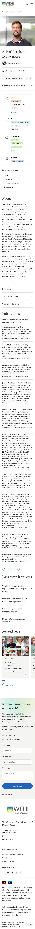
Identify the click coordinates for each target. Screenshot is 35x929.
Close (30, 924)
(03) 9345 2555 (6, 836)
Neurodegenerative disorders (20, 122)
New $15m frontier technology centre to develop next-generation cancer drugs (13, 667)
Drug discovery (16, 147)
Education (6, 288)
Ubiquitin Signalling (17, 161)
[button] (31, 4)
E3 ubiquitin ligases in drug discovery (13, 620)
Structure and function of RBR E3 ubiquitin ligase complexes (14, 600)
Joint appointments (10, 296)
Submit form (17, 786)
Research (5, 12)
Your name (6, 745)
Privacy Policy (5, 926)
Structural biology (17, 143)
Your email (6, 756)
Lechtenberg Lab (14, 63)
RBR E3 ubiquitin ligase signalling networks (12, 610)
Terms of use (16, 926)
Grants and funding (10, 303)
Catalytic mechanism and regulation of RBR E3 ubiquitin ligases (15, 588)
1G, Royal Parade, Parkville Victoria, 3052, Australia (9, 831)
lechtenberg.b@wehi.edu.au (13, 78)
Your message (7, 768)
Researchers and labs (15, 12)
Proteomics (15, 140)
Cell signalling (16, 101)
